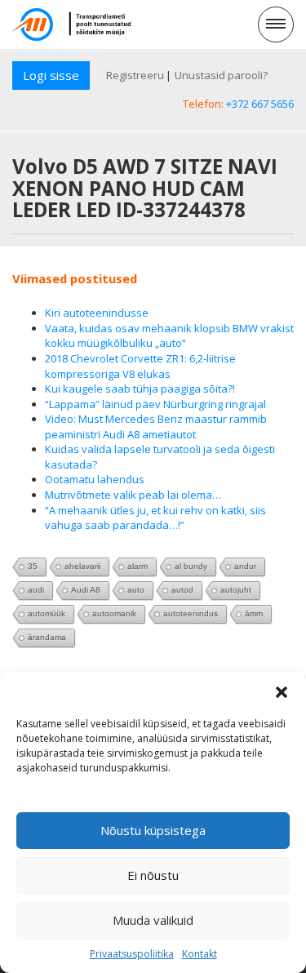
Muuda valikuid (153, 920)
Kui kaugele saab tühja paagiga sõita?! (140, 388)
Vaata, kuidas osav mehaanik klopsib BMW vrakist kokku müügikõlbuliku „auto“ (169, 336)
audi (36, 589)
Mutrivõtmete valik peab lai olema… (133, 494)
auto (135, 589)
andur (245, 566)
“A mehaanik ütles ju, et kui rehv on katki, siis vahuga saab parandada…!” (155, 518)
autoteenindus (190, 613)
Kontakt (199, 954)
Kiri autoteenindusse (97, 312)
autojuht (235, 589)
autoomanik (114, 613)
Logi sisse (51, 75)
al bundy (191, 566)
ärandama (47, 637)
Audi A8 (85, 589)
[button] (281, 692)
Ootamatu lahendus (94, 479)
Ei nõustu (153, 875)
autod (182, 589)
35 (33, 566)
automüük (46, 613)
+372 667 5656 (260, 103)
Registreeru (135, 75)
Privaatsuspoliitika (132, 954)
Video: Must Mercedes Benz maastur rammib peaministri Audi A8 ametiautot (156, 426)
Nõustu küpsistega (153, 830)
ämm (254, 613)
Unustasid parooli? (221, 75)
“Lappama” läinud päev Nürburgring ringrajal (155, 404)
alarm (137, 566)
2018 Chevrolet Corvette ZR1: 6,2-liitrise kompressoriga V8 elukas (140, 366)
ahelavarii (82, 566)
